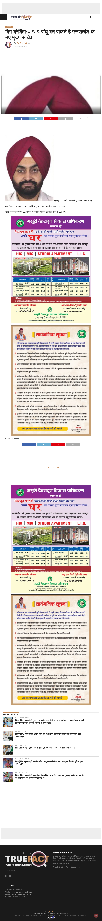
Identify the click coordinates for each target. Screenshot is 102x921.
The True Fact (54, 912)
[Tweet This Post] (36, 118)
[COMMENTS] (80, 118)
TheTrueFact (21, 43)
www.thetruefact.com (22, 892)
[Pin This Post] (51, 118)
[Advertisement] (51, 8)
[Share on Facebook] (21, 118)
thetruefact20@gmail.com (22, 894)
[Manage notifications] (96, 916)
